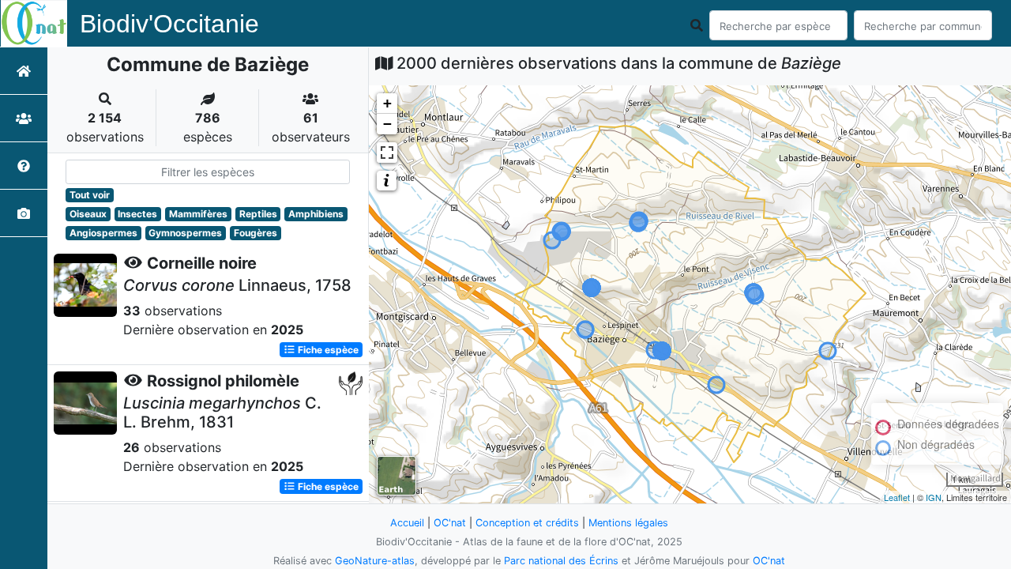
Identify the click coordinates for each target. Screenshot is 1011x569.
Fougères (255, 233)
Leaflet (897, 497)
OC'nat (450, 523)
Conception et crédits (527, 523)
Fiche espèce (327, 350)
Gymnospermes (185, 233)
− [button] (387, 123)
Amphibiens (316, 214)
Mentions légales (628, 523)
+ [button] (387, 103)
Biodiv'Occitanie (169, 23)
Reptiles (258, 214)
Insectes (137, 214)
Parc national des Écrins (561, 561)
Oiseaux (88, 214)
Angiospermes (103, 233)
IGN (933, 497)
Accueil (407, 523)
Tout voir (90, 195)
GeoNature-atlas (375, 561)
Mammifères (198, 214)
